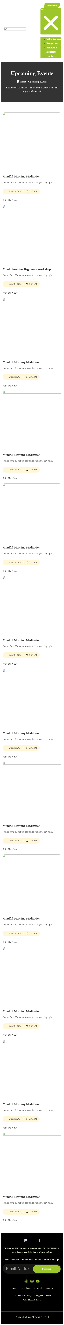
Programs (52, 43)
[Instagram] (32, 1281)
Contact (51, 55)
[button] (50, 21)
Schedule (51, 47)
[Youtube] (38, 1281)
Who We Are (53, 39)
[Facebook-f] (26, 1281)
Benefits (51, 51)
